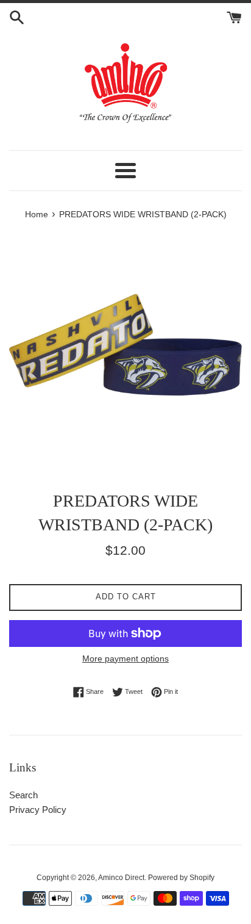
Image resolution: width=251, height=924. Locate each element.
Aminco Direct (121, 877)
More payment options (125, 658)
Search (23, 795)
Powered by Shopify (181, 877)
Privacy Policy (37, 809)
